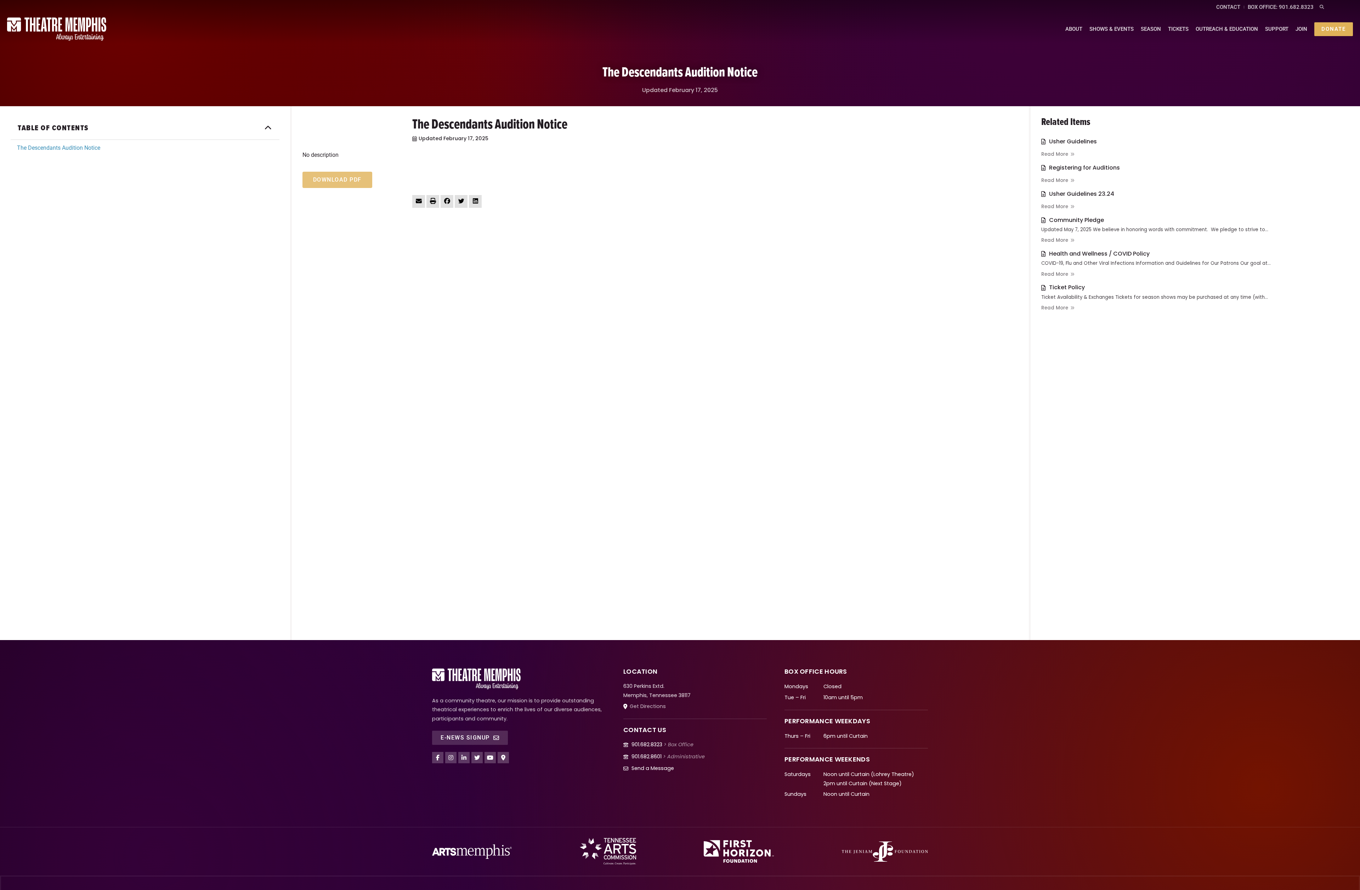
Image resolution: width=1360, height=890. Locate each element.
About (1073, 29)
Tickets (1178, 29)
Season (1151, 29)
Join (1301, 29)
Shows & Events (1111, 29)
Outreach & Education (1227, 29)
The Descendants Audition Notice (58, 147)
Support (1276, 29)
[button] (1321, 7)
